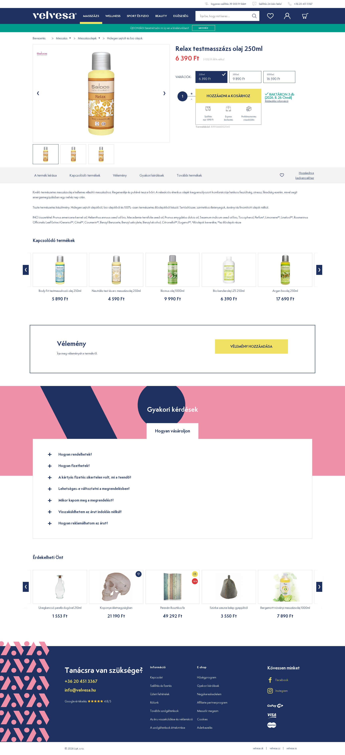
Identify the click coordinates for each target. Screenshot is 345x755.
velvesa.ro (292, 748)
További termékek (189, 175)
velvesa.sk (258, 748)
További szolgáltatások (164, 711)
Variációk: (183, 77)
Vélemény (120, 175)
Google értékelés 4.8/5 (88, 701)
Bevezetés (39, 38)
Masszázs (61, 38)
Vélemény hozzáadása (251, 346)
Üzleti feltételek (160, 694)
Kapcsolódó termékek (84, 175)
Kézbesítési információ (276, 101)
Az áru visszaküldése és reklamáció (171, 719)
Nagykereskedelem (209, 694)
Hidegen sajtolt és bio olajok (125, 38)
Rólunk (154, 702)
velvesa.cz (275, 748)
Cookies (202, 719)
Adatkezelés (204, 727)
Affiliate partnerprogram (212, 702)
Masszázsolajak (87, 38)
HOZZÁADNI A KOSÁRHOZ (228, 96)
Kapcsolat (156, 677)
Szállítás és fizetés (161, 686)
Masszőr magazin (207, 711)
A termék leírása (45, 175)
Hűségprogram (206, 677)
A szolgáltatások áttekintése (167, 727)
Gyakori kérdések (152, 175)
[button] (26, 270)
